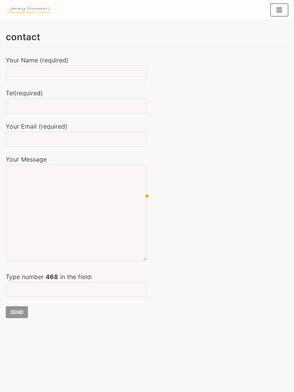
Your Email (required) (36, 126)
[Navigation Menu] (279, 9)
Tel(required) (24, 93)
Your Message (26, 159)
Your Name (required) (37, 60)
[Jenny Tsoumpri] (29, 9)
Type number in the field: (49, 277)
